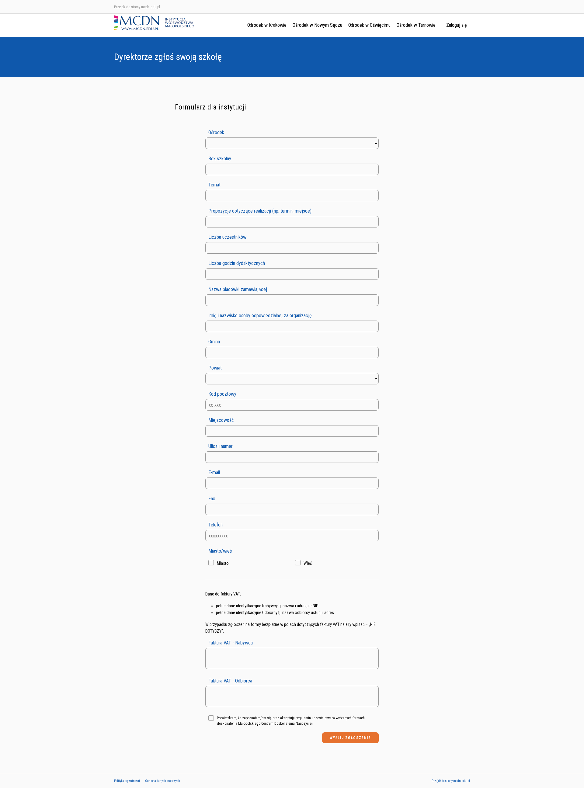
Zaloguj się (456, 25)
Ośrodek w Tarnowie (416, 25)
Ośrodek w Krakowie (267, 25)
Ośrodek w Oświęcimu (369, 25)
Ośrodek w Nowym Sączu (317, 25)
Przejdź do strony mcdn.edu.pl (137, 7)
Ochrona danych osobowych (162, 781)
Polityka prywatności (127, 781)
